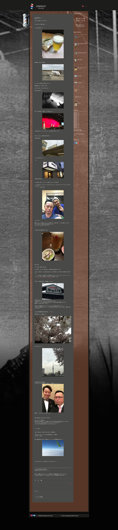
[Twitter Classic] (34, 515)
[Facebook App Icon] (33, 515)
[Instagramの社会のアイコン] (31, 515)
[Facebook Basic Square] (74, 143)
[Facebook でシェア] (35, 480)
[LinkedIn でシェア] (41, 480)
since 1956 (41, 8)
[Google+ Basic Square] (78, 143)
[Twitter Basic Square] (76, 143)
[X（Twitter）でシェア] (38, 480)
